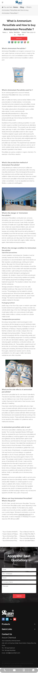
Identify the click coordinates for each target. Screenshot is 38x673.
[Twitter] (10, 619)
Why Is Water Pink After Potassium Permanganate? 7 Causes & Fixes (27, 534)
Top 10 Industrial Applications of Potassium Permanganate (27, 538)
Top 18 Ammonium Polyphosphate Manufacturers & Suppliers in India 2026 (10, 540)
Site (23, 34)
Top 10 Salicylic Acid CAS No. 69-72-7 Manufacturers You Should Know (27, 531)
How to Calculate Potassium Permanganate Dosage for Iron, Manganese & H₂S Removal (27, 540)
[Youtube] (14, 619)
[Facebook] (3, 619)
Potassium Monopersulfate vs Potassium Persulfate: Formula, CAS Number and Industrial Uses (27, 536)
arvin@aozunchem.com (13, 653)
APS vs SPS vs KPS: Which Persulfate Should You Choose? (10, 538)
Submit (19, 596)
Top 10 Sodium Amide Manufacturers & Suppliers (10, 531)
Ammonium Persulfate (8, 95)
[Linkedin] (7, 619)
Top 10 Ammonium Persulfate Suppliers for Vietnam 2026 (10, 536)
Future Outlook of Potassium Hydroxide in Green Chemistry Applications (10, 534)
